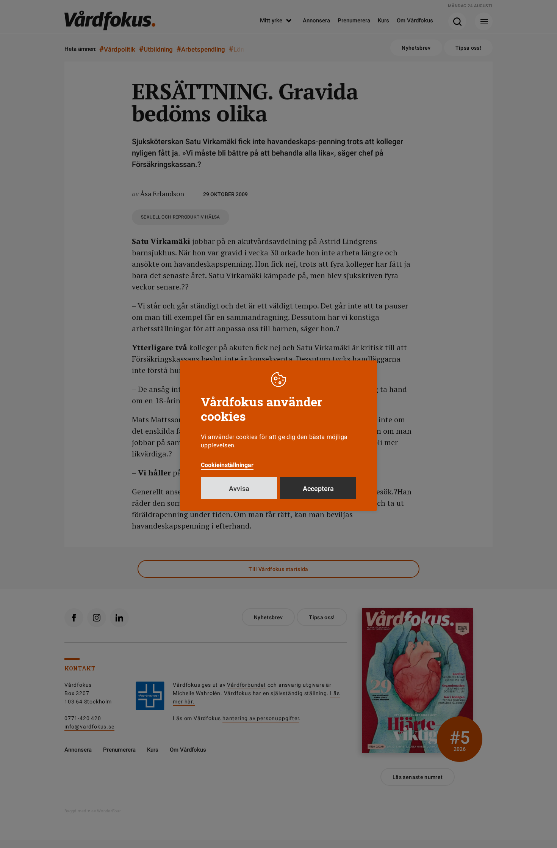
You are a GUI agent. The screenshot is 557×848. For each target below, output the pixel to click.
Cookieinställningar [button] (227, 465)
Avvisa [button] (239, 488)
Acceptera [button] (318, 488)
